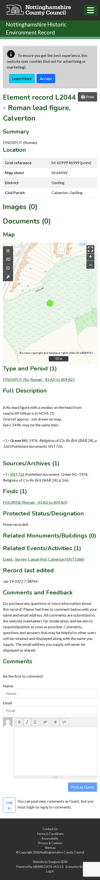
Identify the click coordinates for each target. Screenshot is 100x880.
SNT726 (17, 474)
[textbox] (55, 751)
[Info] (8, 268)
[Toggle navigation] (90, 10)
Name (8, 685)
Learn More (22, 78)
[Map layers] (8, 250)
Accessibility (50, 838)
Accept (46, 78)
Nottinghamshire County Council (62, 852)
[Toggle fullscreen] (90, 249)
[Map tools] (8, 276)
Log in (50, 871)
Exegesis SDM (58, 862)
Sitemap (50, 848)
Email (7, 702)
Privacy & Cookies (50, 843)
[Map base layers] (8, 259)
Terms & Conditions (50, 834)
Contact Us (50, 829)
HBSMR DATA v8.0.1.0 (48, 867)
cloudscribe (76, 867)
